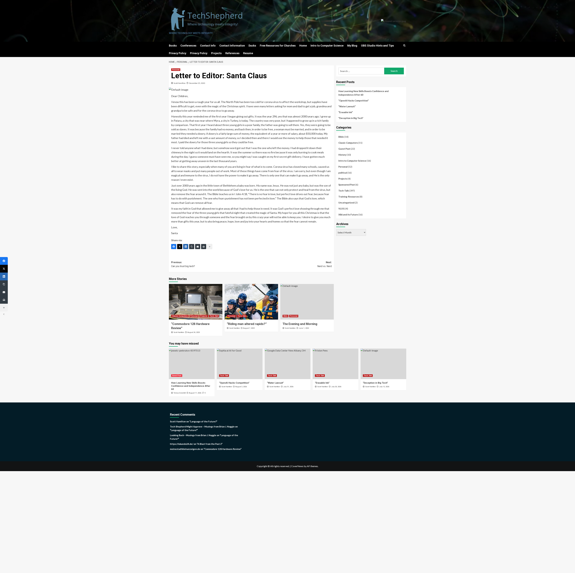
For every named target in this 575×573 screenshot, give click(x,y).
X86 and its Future (348, 214)
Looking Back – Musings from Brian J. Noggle (193, 435)
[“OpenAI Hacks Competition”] (239, 364)
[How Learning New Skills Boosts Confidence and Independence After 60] (192, 364)
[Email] (197, 246)
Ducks (252, 45)
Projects (216, 53)
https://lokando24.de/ (181, 444)
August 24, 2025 (193, 332)
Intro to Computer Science (327, 45)
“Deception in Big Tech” (350, 118)
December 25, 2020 (197, 83)
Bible (285, 316)
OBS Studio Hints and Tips (377, 45)
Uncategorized (346, 202)
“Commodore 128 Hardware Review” (223, 449)
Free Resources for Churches (278, 45)
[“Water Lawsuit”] (287, 364)
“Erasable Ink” (345, 112)
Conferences (188, 45)
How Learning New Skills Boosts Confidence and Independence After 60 (363, 93)
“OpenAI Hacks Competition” (353, 100)
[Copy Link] (191, 246)
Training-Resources (348, 196)
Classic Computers (180, 316)
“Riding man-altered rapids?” (247, 324)
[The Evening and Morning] (307, 302)
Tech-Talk (214, 316)
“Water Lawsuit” (347, 106)
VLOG (341, 208)
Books (173, 45)
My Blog (352, 45)
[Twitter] (179, 246)
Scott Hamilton (180, 83)
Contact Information (232, 45)
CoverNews (297, 466)
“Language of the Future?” (203, 421)
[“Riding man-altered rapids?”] (251, 302)
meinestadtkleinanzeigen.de (185, 449)
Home (303, 45)
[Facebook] (173, 246)
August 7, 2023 (249, 328)
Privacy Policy (177, 53)
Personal (175, 70)
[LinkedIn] (185, 246)
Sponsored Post (346, 184)
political (342, 172)
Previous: (183, 264)
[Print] (203, 246)
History (342, 154)
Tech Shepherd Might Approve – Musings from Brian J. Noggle (202, 426)
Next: (324, 264)
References (232, 53)
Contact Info (208, 45)
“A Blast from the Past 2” (210, 444)
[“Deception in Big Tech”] (383, 364)
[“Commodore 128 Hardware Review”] (195, 302)
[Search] (404, 45)
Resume (248, 53)
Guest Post (344, 148)
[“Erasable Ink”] (335, 364)
